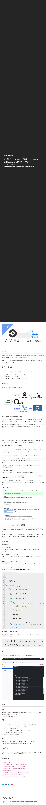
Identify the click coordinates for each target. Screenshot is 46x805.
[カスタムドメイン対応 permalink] (1, 470)
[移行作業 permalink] (1, 383)
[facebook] (6, 785)
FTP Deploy (10, 442)
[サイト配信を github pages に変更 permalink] (1, 417)
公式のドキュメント (6, 472)
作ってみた (14, 164)
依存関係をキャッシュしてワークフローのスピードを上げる (16, 772)
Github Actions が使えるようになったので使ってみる (15, 764)
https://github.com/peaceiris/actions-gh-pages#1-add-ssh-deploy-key (19, 563)
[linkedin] (9, 785)
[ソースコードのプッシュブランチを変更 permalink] (1, 525)
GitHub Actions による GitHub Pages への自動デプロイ (15, 768)
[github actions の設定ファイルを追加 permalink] (1, 567)
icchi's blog (9, 155)
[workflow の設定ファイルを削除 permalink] (1, 554)
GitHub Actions (6, 762)
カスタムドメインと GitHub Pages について (13, 774)
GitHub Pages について (8, 770)
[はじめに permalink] (1, 351)
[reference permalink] (1, 758)
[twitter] (3, 785)
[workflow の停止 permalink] (1, 547)
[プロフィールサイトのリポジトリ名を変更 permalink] (1, 445)
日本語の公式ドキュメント (9, 714)
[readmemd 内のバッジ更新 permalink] (1, 632)
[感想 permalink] (1, 704)
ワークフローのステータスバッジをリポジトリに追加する (15, 778)
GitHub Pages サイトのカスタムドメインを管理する (14, 776)
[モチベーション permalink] (1, 367)
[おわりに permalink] (1, 748)
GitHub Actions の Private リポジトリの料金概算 (14, 766)
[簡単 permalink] (1, 709)
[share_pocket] (12, 784)
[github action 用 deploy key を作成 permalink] (1, 561)
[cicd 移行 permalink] (1, 542)
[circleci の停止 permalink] (1, 545)
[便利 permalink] (1, 720)
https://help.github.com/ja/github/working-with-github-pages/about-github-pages (22, 455)
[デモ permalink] (1, 651)
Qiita (21, 803)
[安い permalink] (1, 738)
